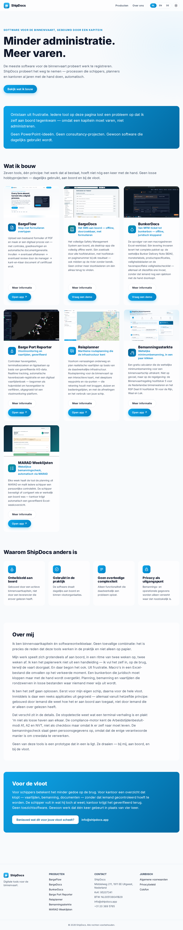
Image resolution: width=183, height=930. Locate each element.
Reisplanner (56, 899)
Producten (121, 5)
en (160, 5)
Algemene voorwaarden (154, 879)
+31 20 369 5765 (104, 906)
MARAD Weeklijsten (60, 909)
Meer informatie (22, 287)
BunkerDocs (56, 889)
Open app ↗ (19, 296)
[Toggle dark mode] (176, 5)
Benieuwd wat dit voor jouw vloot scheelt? (45, 819)
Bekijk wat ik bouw (20, 89)
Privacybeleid (148, 884)
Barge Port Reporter (60, 894)
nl (153, 5)
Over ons (138, 5)
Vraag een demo (82, 296)
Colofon (144, 889)
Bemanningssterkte (60, 904)
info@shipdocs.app (94, 819)
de (167, 5)
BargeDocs (55, 884)
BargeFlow (55, 879)
